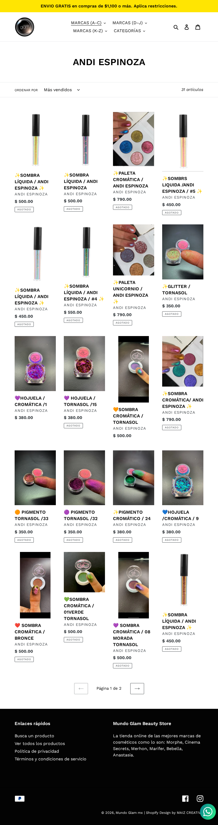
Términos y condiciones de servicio (50, 758)
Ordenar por (26, 90)
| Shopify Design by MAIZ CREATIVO (173, 813)
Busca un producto (34, 735)
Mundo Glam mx (129, 813)
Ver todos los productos (40, 743)
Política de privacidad (37, 751)
